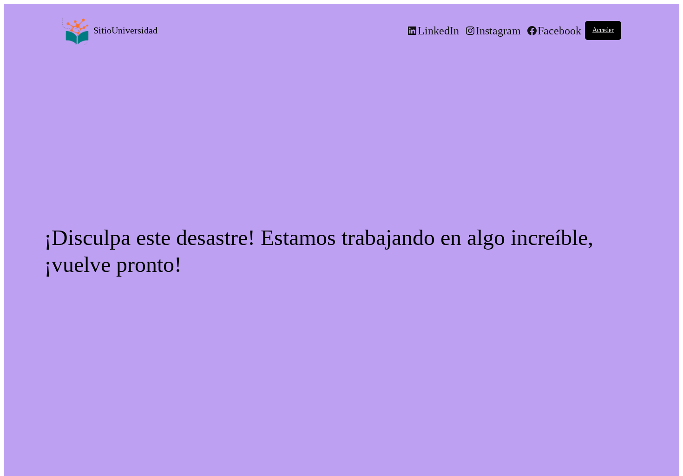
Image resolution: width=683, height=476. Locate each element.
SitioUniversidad (125, 30)
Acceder (603, 29)
